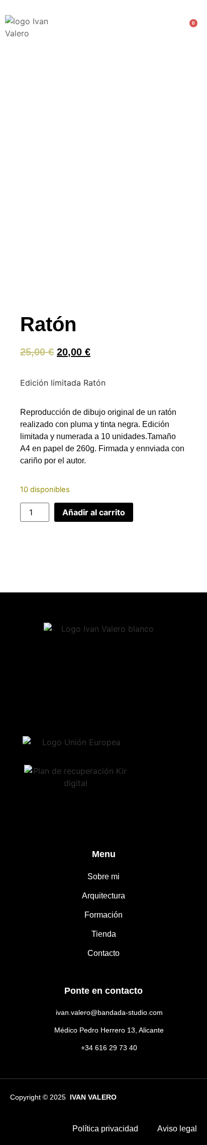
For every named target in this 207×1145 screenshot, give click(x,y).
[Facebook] (53, 696)
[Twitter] (120, 696)
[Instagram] (86, 696)
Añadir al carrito (93, 512)
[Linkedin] (153, 696)
